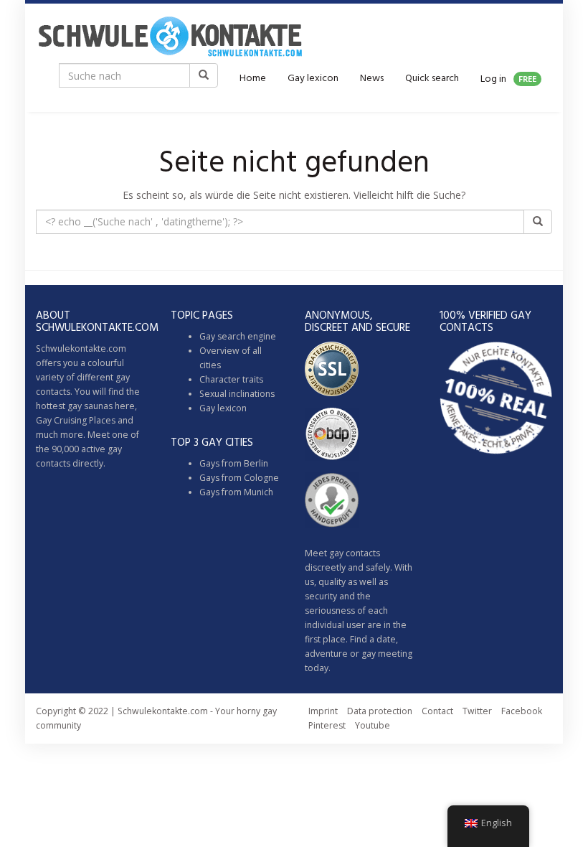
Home (253, 78)
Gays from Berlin (233, 463)
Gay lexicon (313, 78)
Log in (508, 79)
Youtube (372, 725)
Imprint (323, 711)
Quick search (432, 78)
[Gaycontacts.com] (170, 35)
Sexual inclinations (237, 394)
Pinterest (327, 725)
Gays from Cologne (239, 478)
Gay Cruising (61, 420)
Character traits (231, 379)
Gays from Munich (236, 492)
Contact (437, 711)
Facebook (521, 711)
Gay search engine (237, 336)
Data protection (379, 711)
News (372, 78)
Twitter (477, 711)
